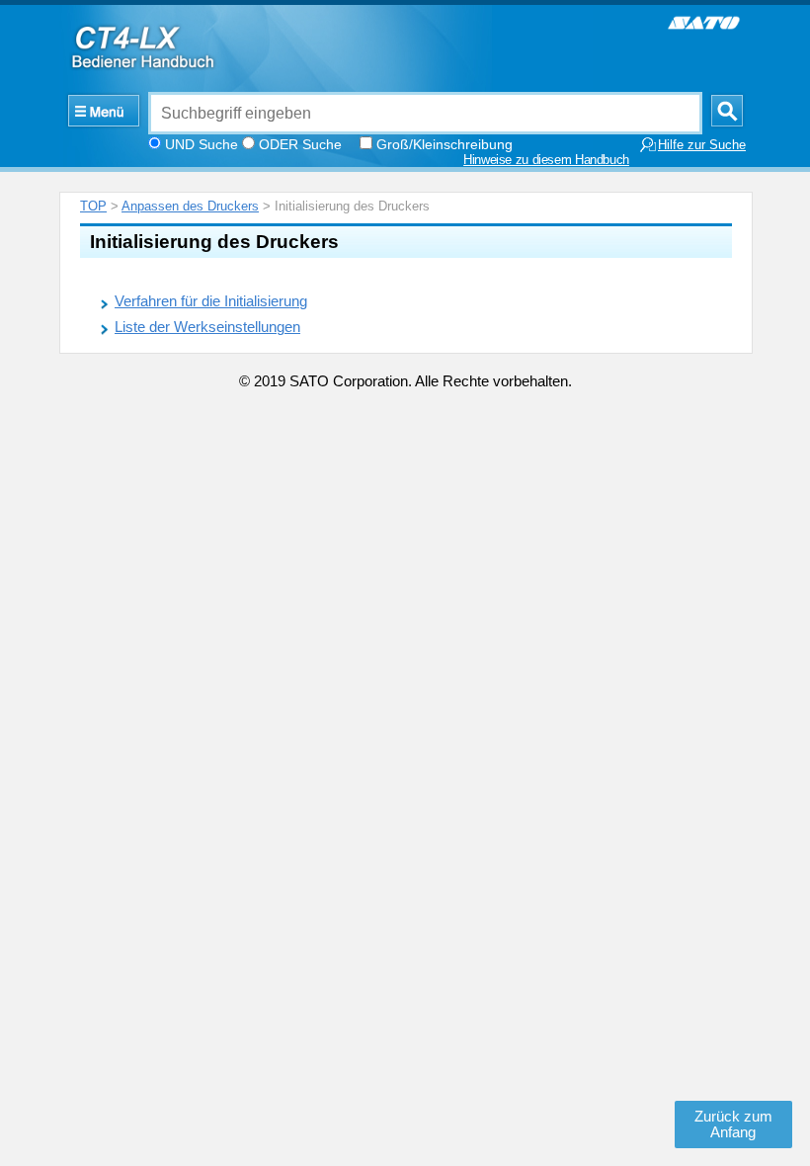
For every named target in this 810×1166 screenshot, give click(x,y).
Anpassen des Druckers (190, 206)
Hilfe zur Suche (702, 145)
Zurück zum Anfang (733, 1124)
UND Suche (201, 144)
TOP (93, 206)
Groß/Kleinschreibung (444, 144)
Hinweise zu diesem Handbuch (546, 160)
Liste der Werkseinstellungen (207, 327)
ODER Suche (300, 144)
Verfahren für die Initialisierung (211, 301)
